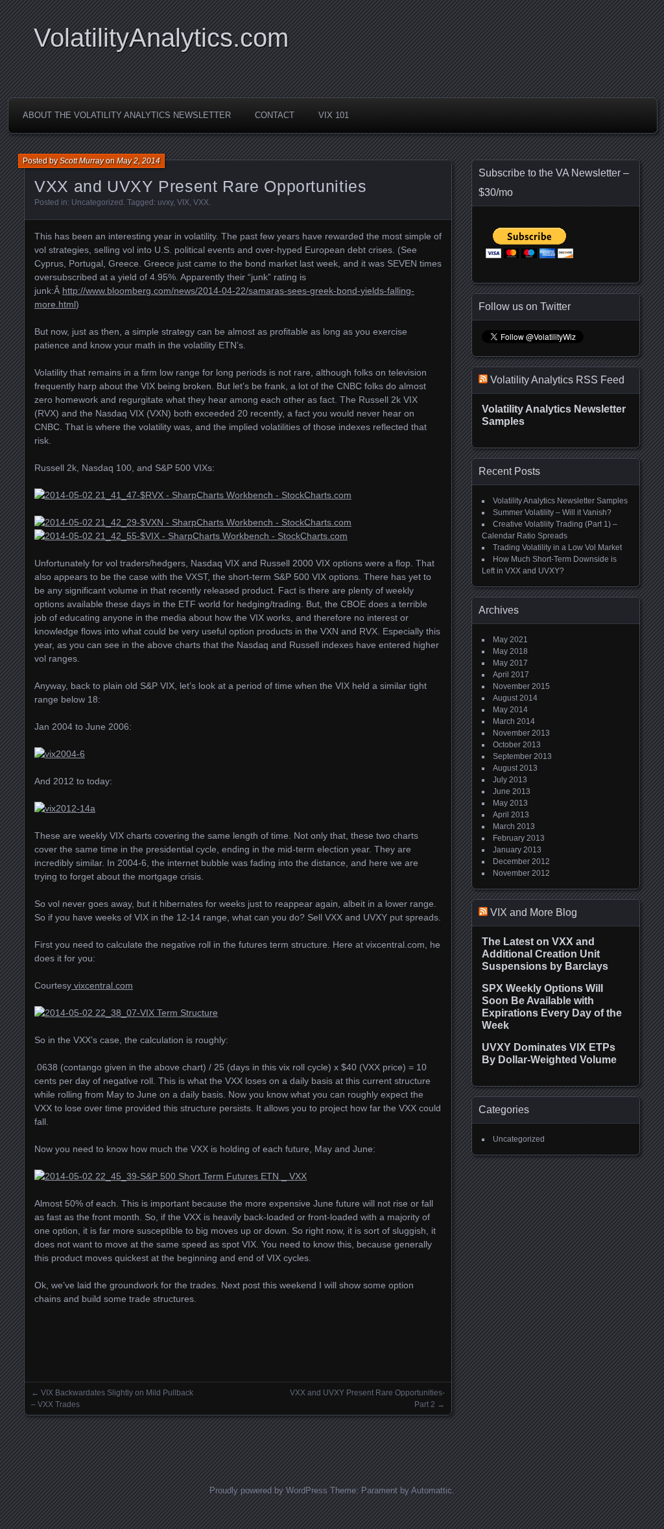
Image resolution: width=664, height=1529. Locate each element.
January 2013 (517, 849)
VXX (201, 202)
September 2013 (522, 756)
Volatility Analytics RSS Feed (557, 379)
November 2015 (521, 686)
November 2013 (521, 733)
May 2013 (510, 803)
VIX (183, 202)
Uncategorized (97, 202)
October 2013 (517, 744)
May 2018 (510, 651)
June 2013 (511, 791)
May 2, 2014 (138, 160)
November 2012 (521, 873)
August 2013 (515, 768)
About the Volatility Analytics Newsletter (127, 115)
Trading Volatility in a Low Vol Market (557, 547)
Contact (274, 115)
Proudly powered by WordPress (268, 1490)
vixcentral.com (102, 985)
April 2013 (511, 814)
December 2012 (521, 861)
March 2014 (514, 721)
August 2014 (515, 698)
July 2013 (510, 779)
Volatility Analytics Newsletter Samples (560, 500)
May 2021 (510, 639)
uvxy (165, 202)
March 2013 (514, 826)
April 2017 (511, 674)
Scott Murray (82, 160)
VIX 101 (333, 115)
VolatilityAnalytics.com (161, 37)
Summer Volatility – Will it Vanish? (552, 512)
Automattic (431, 1490)
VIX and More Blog (533, 912)
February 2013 (519, 838)
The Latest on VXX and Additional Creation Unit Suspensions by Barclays (545, 954)
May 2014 (510, 709)
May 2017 (510, 663)
